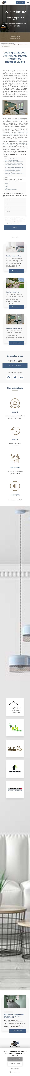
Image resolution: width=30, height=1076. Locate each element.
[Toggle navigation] (28, 2)
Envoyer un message (15, 366)
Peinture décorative (13, 256)
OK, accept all (15, 1059)
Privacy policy (15, 1072)
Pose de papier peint (14, 328)
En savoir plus (16, 271)
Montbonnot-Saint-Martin (11, 189)
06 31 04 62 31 (16, 361)
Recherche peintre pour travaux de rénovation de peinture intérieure (12, 171)
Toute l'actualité (17, 1031)
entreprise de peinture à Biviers (13, 120)
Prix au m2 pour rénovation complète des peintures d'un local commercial (14, 168)
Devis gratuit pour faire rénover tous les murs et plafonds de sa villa (14, 159)
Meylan (6, 188)
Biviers (12, 43)
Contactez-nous (15, 38)
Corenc (6, 185)
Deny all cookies (15, 1063)
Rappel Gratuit (20, 2)
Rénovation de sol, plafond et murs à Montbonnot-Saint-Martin (14, 1015)
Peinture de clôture (13, 292)
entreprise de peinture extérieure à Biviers (15, 133)
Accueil (3, 43)
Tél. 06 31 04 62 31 (15, 36)
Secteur (8, 43)
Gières (6, 186)
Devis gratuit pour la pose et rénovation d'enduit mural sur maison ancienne (14, 162)
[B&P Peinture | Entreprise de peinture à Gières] (4, 2)
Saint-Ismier (8, 191)
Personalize (15, 1068)
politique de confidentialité (13, 223)
